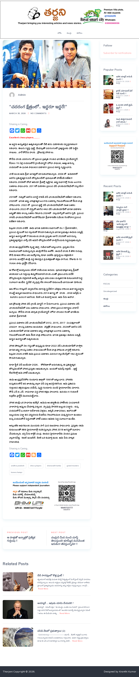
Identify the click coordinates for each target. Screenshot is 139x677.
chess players (36, 466)
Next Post (58, 532)
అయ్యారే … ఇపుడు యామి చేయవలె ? (55, 603)
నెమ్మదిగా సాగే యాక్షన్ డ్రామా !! (122, 208)
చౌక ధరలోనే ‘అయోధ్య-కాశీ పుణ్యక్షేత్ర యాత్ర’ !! (123, 224)
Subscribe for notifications (117, 53)
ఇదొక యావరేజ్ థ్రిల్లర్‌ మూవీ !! (124, 238)
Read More (43, 589)
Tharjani (8, 671)
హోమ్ (60, 33)
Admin (22, 94)
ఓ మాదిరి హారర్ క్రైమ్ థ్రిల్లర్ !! (124, 106)
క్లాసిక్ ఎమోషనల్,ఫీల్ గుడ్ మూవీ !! (124, 92)
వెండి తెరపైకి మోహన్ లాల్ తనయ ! (124, 120)
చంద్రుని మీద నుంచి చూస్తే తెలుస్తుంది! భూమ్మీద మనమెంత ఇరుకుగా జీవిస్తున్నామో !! (68, 541)
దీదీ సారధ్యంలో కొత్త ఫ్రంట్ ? (50, 575)
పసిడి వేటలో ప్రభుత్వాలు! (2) (51, 630)
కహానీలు (79, 33)
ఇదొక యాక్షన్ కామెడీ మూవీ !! (124, 77)
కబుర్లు (69, 33)
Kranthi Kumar (127, 671)
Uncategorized (110, 291)
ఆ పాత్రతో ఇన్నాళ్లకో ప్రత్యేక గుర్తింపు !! (21, 539)
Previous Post (17, 532)
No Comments (38, 113)
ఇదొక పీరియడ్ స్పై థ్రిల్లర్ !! (123, 252)
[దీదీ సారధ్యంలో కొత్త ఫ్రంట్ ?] (18, 581)
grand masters (73, 466)
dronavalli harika (54, 466)
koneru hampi (16, 472)
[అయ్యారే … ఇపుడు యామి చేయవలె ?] (18, 609)
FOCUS (106, 284)
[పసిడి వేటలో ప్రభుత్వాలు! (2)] (18, 637)
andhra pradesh (17, 466)
